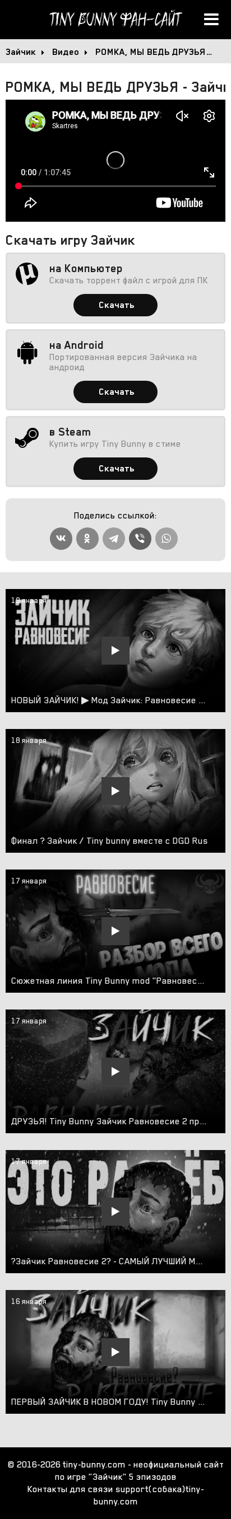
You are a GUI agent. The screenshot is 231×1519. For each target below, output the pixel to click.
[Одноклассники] (87, 538)
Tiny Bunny (115, 19)
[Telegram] (114, 538)
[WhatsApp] (166, 538)
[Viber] (140, 538)
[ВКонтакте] (61, 538)
